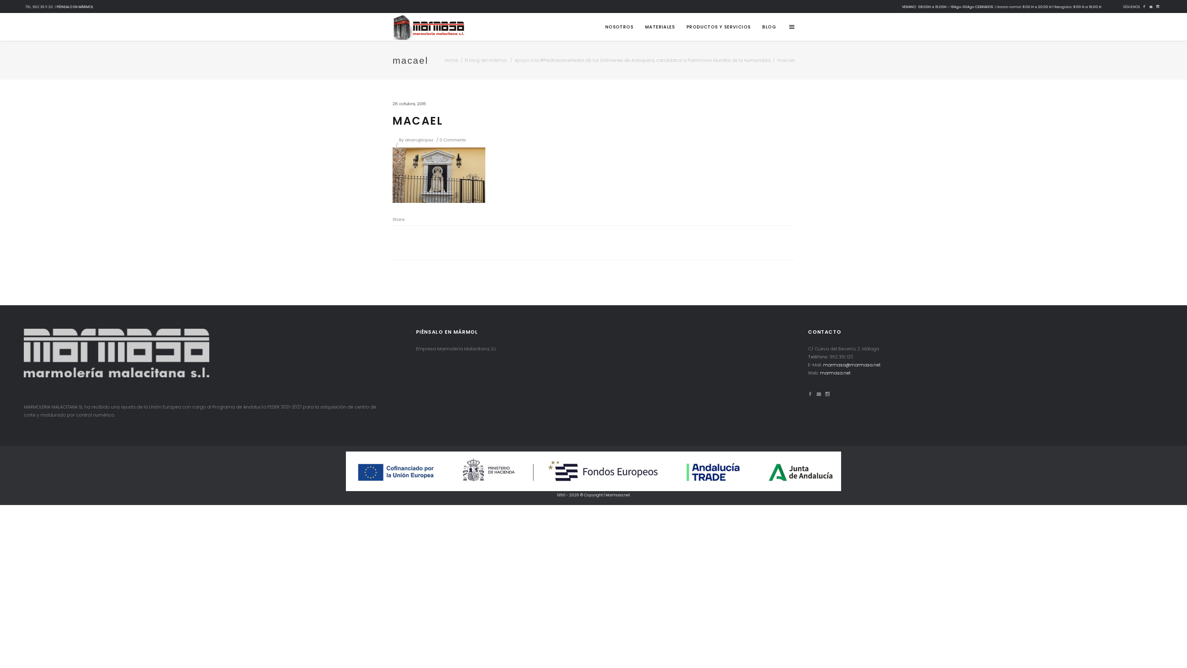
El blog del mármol (486, 60)
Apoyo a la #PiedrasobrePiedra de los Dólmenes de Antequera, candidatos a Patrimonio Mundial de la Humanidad (642, 60)
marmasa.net (835, 373)
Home (451, 60)
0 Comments (453, 140)
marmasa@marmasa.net (852, 365)
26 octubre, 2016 (409, 104)
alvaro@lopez (419, 140)
